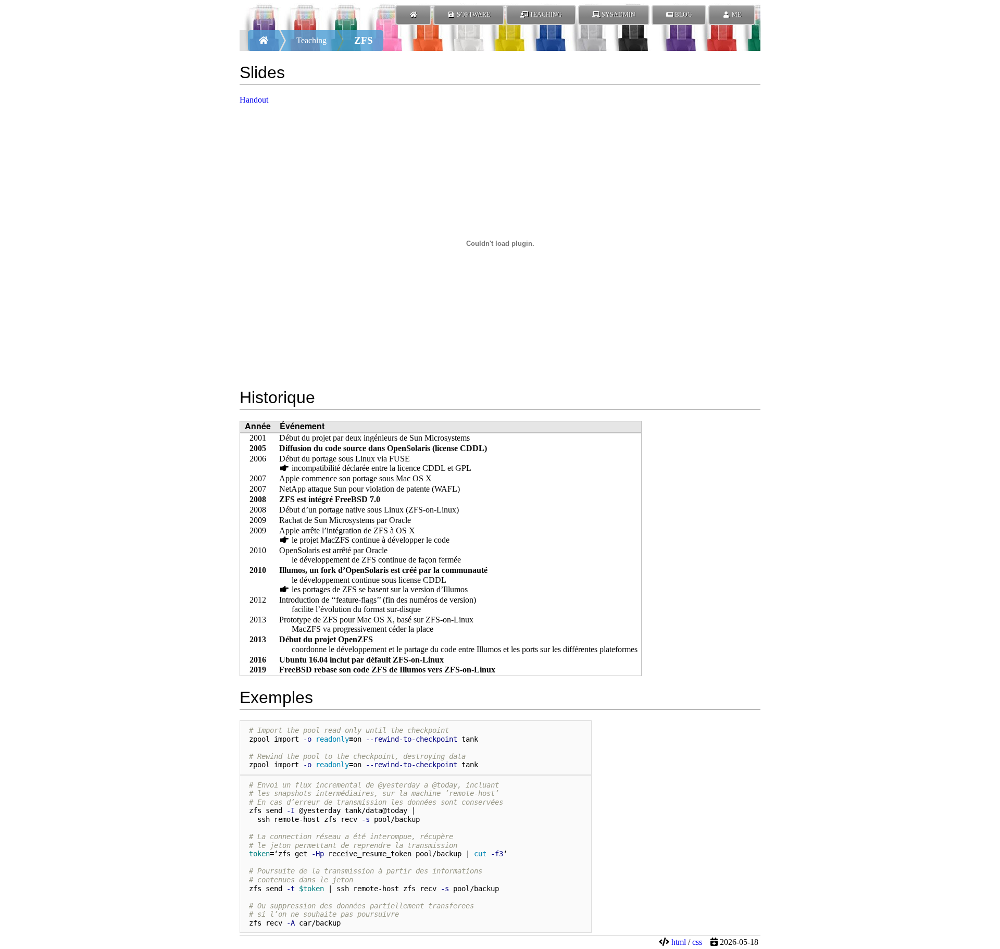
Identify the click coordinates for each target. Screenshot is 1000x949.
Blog (682, 14)
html (678, 942)
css (697, 942)
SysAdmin (617, 14)
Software (472, 14)
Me (735, 14)
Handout (254, 99)
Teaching (545, 14)
